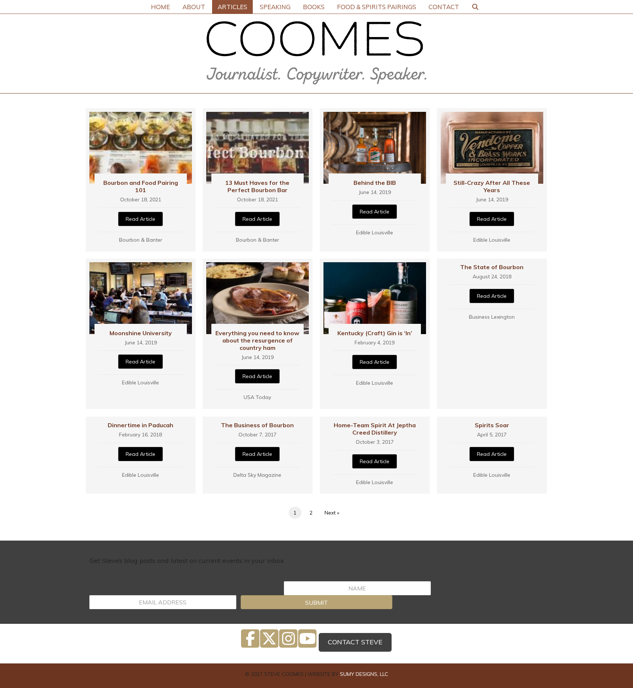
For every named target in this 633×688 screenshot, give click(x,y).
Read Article (140, 219)
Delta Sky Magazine (257, 475)
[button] (316, 602)
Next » (332, 512)
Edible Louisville (374, 232)
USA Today (257, 397)
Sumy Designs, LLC (364, 674)
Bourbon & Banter (140, 240)
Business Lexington (492, 317)
